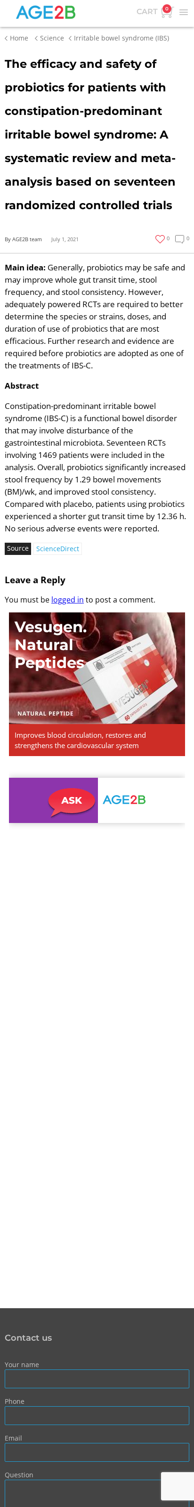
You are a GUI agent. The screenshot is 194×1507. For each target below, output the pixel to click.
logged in (67, 600)
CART (153, 11)
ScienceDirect (57, 548)
